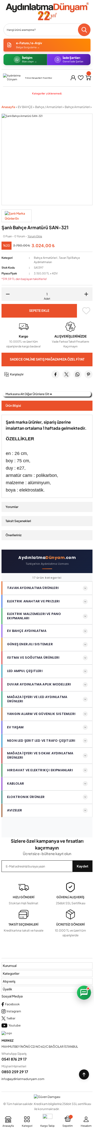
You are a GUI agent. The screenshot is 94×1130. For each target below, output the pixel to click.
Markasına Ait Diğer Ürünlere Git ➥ (29, 394)
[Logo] (47, 11)
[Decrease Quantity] (6, 294)
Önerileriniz (14, 535)
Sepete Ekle (39, 311)
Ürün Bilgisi (13, 405)
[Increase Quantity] (87, 294)
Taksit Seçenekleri (18, 521)
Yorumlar (12, 507)
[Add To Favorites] (86, 310)
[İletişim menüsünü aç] (84, 993)
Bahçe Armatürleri (45, 257)
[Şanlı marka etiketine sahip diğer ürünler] (17, 216)
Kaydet (82, 866)
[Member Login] (73, 78)
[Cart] (88, 78)
